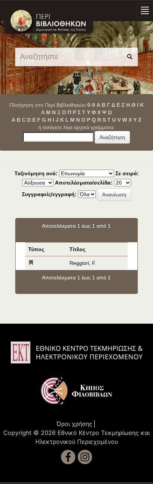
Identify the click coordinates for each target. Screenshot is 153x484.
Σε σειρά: (127, 173)
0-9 (91, 105)
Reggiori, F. (82, 263)
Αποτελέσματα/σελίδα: (84, 183)
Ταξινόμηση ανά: (36, 173)
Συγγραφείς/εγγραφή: (49, 194)
